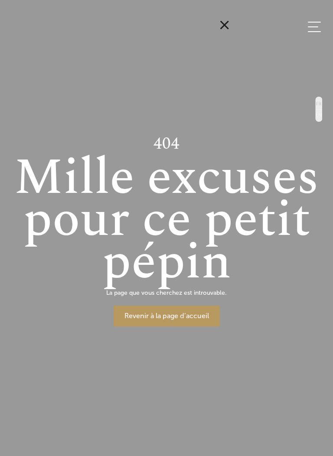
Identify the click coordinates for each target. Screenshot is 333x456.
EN (318, 116)
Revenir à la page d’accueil (166, 316)
